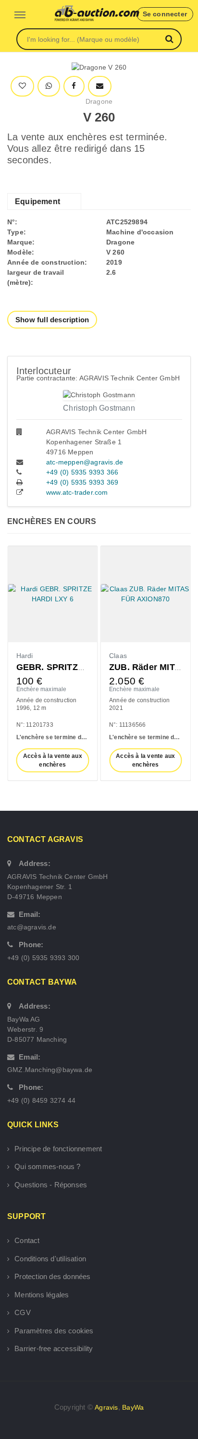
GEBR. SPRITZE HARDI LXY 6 (78, 667)
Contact (26, 1240)
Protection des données (52, 1276)
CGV (22, 1312)
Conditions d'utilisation (50, 1259)
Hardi (24, 655)
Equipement (37, 201)
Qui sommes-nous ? (47, 1166)
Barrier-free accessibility (53, 1348)
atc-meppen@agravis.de (84, 462)
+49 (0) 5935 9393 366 (82, 472)
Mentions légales (41, 1295)
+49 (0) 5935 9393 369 (82, 482)
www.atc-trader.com (77, 492)
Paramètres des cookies (53, 1331)
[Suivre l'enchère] (22, 86)
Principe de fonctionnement (58, 1149)
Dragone (99, 101)
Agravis (106, 1407)
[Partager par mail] (99, 86)
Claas (118, 655)
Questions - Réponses (50, 1185)
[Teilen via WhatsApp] (48, 86)
